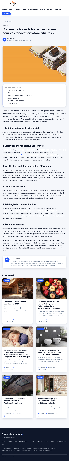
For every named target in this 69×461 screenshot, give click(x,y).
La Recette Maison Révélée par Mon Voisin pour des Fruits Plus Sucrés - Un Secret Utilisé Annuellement (49, 305)
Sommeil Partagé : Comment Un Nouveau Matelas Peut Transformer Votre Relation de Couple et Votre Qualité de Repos (17, 353)
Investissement (33, 10)
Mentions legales (61, 441)
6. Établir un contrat (12, 103)
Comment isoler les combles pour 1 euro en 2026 (15, 303)
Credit (23, 10)
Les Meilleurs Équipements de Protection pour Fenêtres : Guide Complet (14, 400)
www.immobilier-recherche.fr (12, 155)
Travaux (42, 10)
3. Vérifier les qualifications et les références (19, 95)
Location (17, 10)
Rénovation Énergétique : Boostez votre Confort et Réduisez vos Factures (47, 400)
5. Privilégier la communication (15, 100)
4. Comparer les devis (13, 98)
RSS (3, 444)
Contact (6, 13)
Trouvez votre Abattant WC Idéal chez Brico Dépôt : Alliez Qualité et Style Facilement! (49, 352)
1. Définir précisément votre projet (16, 90)
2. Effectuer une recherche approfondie (18, 93)
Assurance (49, 10)
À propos (58, 10)
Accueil (4, 10)
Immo (10, 10)
